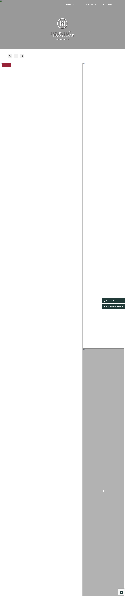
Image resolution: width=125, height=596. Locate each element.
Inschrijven (84, 4)
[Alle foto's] (10, 56)
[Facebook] (121, 592)
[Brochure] (16, 56)
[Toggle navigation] (121, 4)
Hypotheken (99, 4)
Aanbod (61, 4)
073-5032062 (109, 301)
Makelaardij (71, 4)
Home (54, 4)
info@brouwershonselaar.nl (114, 306)
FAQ (92, 4)
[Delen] (22, 56)
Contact (109, 4)
